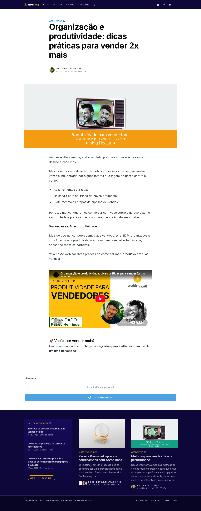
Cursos (70, 5)
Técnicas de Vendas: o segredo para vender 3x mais (46, 430)
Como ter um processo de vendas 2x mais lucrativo (46, 445)
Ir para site (83, 5)
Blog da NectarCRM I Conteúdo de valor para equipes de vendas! (54, 500)
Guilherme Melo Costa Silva (68, 68)
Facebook (156, 500)
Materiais (58, 5)
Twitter (166, 500)
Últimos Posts (142, 500)
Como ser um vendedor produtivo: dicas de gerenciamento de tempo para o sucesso (48, 461)
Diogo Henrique (96, 482)
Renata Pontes (113, 482)
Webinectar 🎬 (57, 21)
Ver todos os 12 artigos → (41, 478)
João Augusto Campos (149, 486)
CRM (175, 500)
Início (46, 5)
